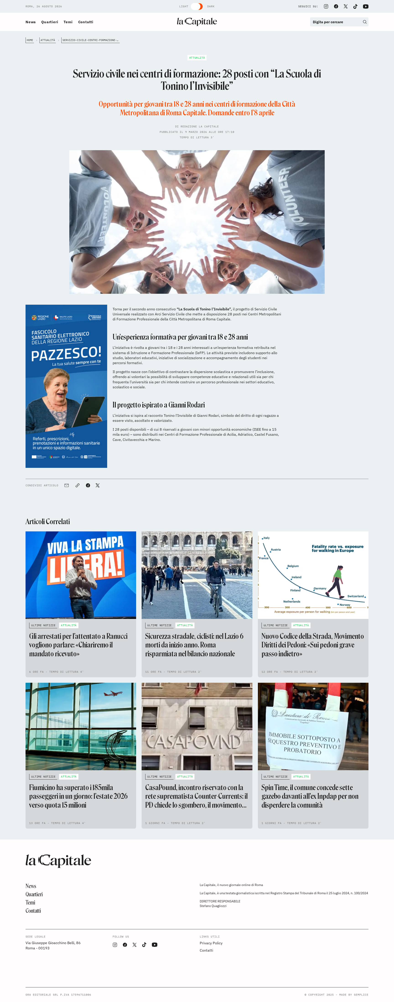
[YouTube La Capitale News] (365, 6)
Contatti (85, 22)
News (31, 22)
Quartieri (49, 22)
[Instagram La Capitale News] (326, 6)
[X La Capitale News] (345, 6)
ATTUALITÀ (48, 40)
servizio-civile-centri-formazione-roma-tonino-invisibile (91, 40)
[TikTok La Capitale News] (355, 6)
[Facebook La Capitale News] (336, 6)
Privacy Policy (211, 943)
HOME (30, 40)
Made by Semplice (353, 994)
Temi (68, 22)
